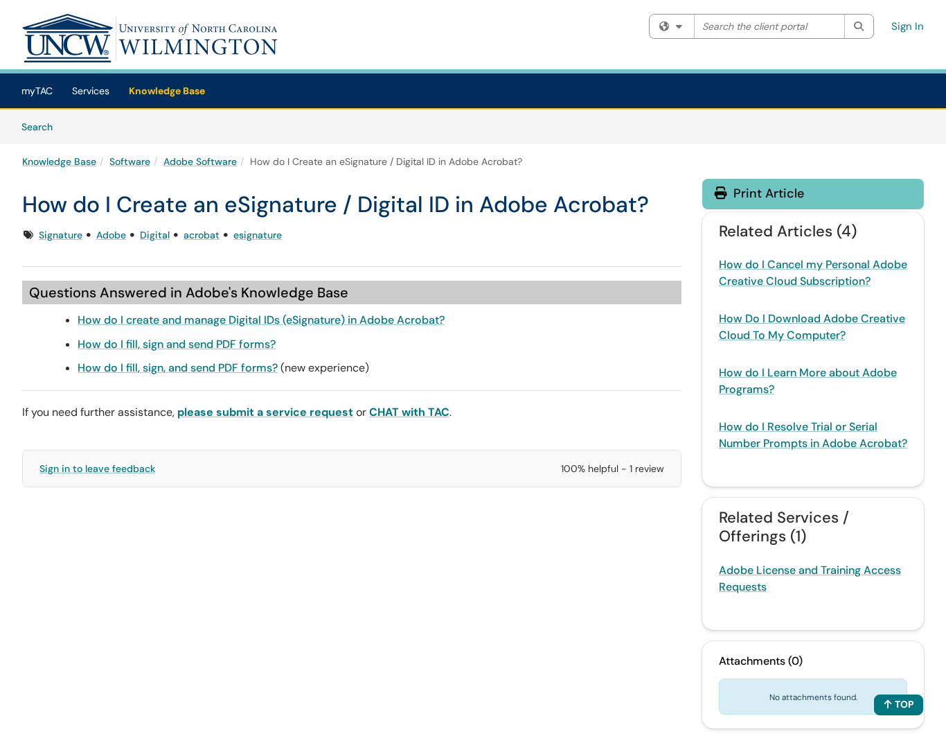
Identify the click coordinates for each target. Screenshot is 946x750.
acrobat (202, 235)
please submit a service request (265, 412)
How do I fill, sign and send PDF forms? (177, 344)
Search (41, 126)
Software (129, 161)
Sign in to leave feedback (97, 468)
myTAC (37, 91)
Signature (60, 235)
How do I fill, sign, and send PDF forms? (178, 367)
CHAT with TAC (409, 412)
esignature (257, 235)
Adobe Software (200, 161)
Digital (155, 235)
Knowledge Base (167, 91)
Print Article (767, 193)
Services (90, 91)
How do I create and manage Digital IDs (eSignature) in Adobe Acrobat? (261, 320)
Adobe (111, 235)
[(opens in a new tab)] (150, 38)
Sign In (907, 26)
